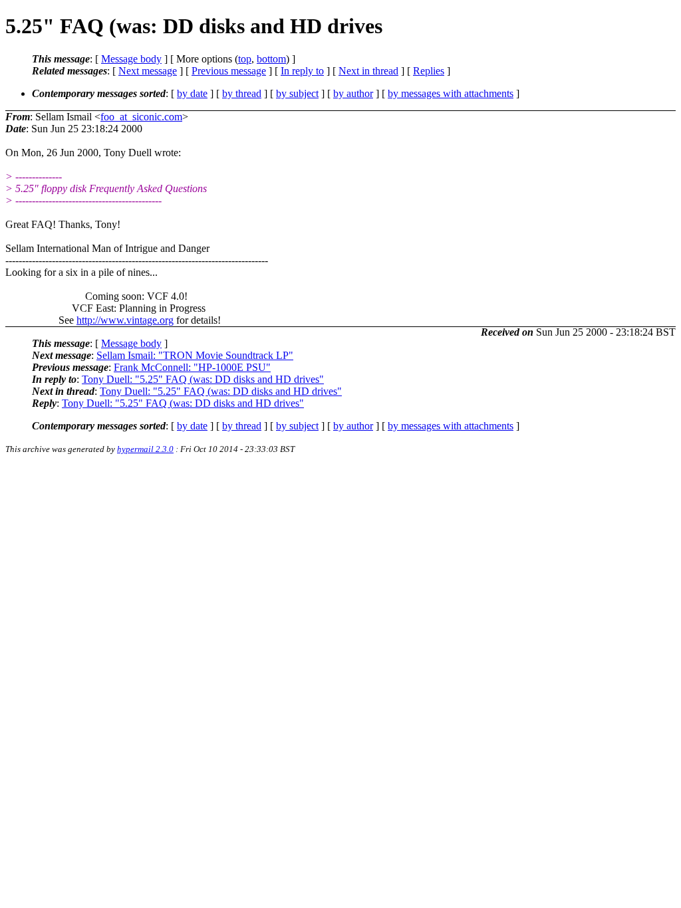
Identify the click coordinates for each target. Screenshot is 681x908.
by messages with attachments (450, 93)
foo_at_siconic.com (141, 116)
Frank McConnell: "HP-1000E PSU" (192, 367)
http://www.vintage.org (125, 320)
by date (192, 93)
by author (353, 93)
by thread (241, 93)
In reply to (302, 70)
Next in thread (368, 70)
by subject (297, 93)
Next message (147, 70)
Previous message (229, 70)
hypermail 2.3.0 (145, 449)
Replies (428, 70)
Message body (131, 58)
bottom (271, 58)
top (244, 58)
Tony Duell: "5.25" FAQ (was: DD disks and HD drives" (203, 379)
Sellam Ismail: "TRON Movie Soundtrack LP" (194, 355)
